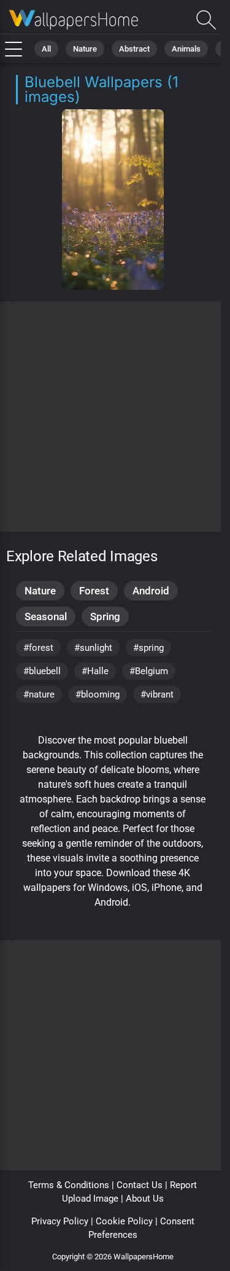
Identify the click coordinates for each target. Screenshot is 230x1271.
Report (183, 1185)
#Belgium (148, 671)
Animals (186, 48)
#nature (39, 694)
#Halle (95, 671)
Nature (85, 48)
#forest (38, 647)
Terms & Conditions (68, 1185)
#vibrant (157, 694)
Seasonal (46, 616)
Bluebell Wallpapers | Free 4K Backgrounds (73, 20)
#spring (148, 647)
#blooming (97, 694)
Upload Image (90, 1198)
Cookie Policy (124, 1221)
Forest (94, 591)
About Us (145, 1198)
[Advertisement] (115, 416)
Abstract (134, 48)
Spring (105, 616)
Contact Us (140, 1185)
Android (150, 591)
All (46, 48)
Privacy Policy (59, 1221)
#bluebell (42, 671)
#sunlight (93, 647)
